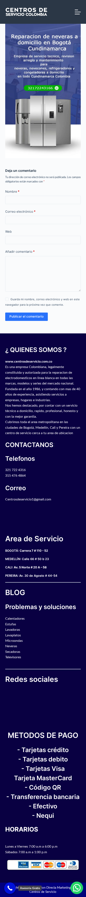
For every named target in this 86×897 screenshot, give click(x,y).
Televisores (13, 657)
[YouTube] (8, 692)
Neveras (11, 646)
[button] (77, 888)
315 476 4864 (15, 475)
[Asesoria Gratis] (10, 888)
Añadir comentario (20, 252)
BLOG (15, 592)
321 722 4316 (15, 470)
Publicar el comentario (26, 316)
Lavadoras (12, 629)
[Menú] (78, 12)
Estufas (10, 624)
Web (8, 232)
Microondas (14, 640)
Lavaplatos (13, 635)
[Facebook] (6, 692)
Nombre (12, 191)
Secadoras (12, 651)
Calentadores (15, 618)
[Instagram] (10, 692)
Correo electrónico (20, 212)
